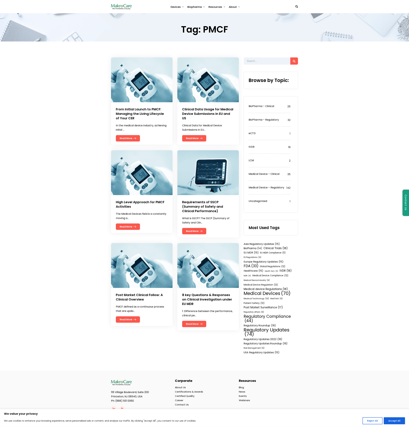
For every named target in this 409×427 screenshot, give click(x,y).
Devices (176, 7)
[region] (204, 418)
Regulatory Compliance (267, 318)
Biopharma (194, 7)
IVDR (252, 147)
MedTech (276, 298)
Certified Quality (184, 396)
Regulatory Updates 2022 (263, 339)
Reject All (372, 420)
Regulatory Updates (266, 332)
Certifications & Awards (189, 391)
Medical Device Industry (257, 280)
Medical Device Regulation (261, 284)
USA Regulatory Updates (261, 352)
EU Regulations (252, 257)
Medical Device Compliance (270, 275)
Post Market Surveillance (263, 307)
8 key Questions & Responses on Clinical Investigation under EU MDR (207, 299)
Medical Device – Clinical (264, 174)
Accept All (394, 420)
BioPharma (253, 248)
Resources (215, 7)
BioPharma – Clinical (261, 106)
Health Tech (271, 271)
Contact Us (182, 404)
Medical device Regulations (266, 289)
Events (243, 396)
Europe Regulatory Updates (263, 261)
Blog (241, 387)
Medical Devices (267, 293)
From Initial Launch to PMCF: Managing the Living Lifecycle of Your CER (140, 113)
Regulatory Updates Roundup (265, 343)
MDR (247, 276)
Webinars (244, 400)
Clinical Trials (275, 248)
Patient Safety (254, 303)
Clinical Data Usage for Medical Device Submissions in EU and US (207, 113)
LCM (251, 160)
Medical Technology (256, 298)
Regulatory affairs (254, 312)
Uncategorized (258, 201)
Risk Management (254, 348)
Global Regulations (272, 266)
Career (179, 400)
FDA (251, 266)
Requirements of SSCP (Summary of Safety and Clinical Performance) (202, 206)
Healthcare (253, 270)
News (242, 391)
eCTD (252, 133)
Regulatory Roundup (260, 325)
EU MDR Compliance (273, 252)
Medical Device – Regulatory (266, 187)
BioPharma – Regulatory (264, 120)
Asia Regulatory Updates (262, 244)
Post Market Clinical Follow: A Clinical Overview (139, 297)
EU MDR (251, 252)
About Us (180, 387)
